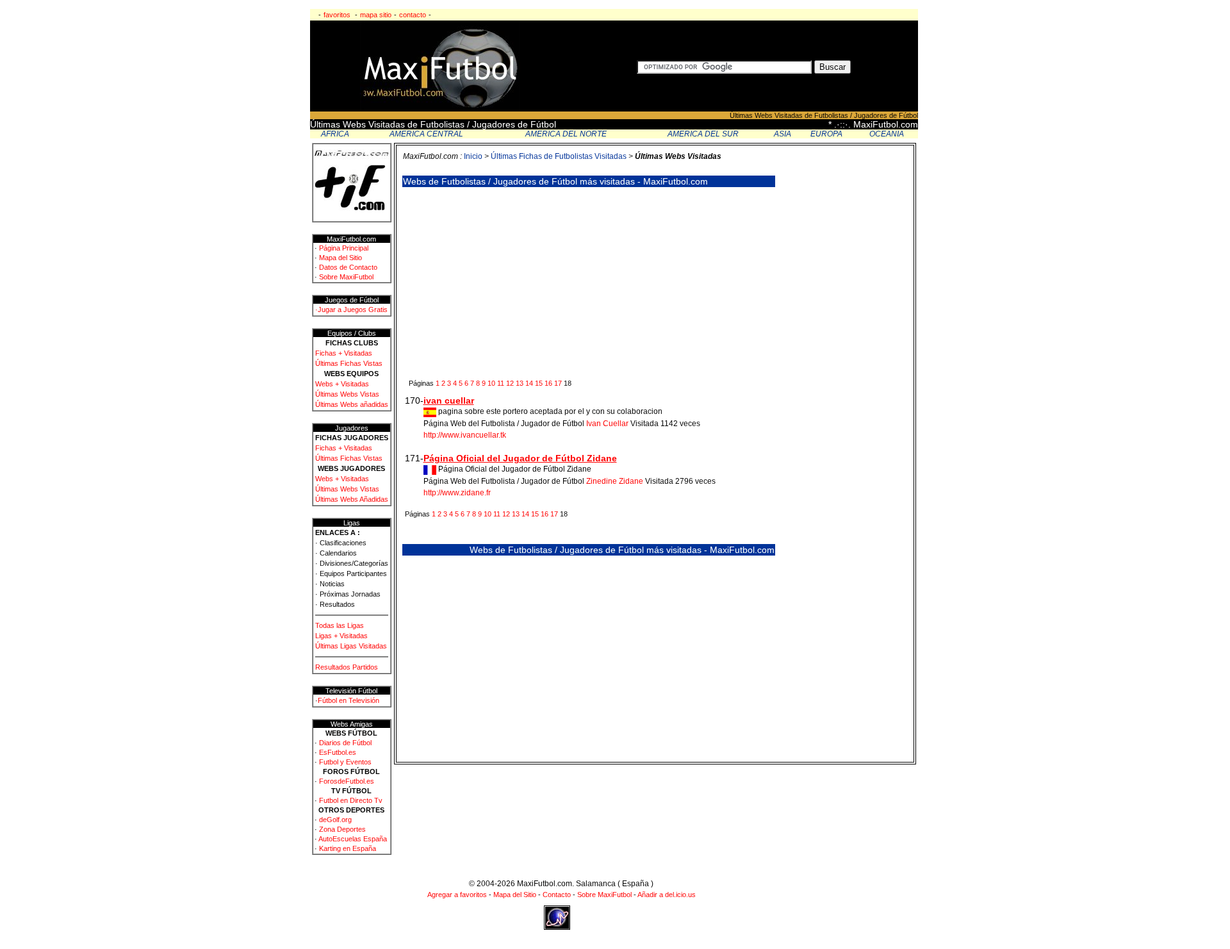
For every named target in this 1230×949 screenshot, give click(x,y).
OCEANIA (886, 133)
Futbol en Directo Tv (350, 800)
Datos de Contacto (348, 267)
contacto (412, 15)
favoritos (337, 15)
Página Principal (343, 248)
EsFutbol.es (337, 752)
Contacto (557, 894)
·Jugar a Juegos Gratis (351, 309)
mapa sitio (375, 15)
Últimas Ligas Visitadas (351, 646)
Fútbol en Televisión (348, 700)
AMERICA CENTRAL (426, 133)
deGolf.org (335, 819)
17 (558, 383)
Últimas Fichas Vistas (348, 363)
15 (539, 383)
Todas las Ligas (339, 625)
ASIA (782, 133)
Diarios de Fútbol (345, 743)
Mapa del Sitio (340, 257)
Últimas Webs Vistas (347, 394)
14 (529, 383)
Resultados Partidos (346, 667)
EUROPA (826, 133)
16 (548, 383)
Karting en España (347, 848)
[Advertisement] (514, 282)
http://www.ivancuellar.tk (464, 435)
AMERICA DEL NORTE (566, 133)
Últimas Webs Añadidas (351, 499)
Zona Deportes (342, 829)
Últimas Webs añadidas (351, 404)
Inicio (473, 156)
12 (510, 383)
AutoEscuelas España (352, 839)
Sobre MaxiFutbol (346, 277)
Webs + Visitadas (342, 384)
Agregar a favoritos (457, 894)
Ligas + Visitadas (341, 636)
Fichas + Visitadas (343, 353)
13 (519, 383)
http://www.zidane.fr (457, 492)
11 (500, 383)
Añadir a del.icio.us (666, 894)
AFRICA (335, 133)
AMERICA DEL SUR (703, 133)
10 (491, 383)
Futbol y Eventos (345, 762)
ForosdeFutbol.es (346, 781)
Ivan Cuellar (607, 423)
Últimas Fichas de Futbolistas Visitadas (559, 156)
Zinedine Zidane (614, 481)
